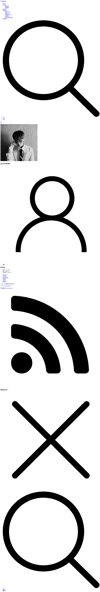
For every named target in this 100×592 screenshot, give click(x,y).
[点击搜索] (51, 116)
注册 (4, 119)
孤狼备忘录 (8, 283)
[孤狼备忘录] (3, 1)
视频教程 (7, 7)
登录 (4, 117)
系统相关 (4, 10)
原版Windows (7, 11)
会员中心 (4, 276)
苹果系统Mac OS (8, 14)
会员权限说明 (5, 277)
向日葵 (4, 279)
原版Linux (7, 13)
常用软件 (7, 16)
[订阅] (50, 387)
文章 (5, 590)
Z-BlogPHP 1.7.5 (8, 285)
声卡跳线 (4, 4)
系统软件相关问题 (8, 17)
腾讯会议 (4, 281)
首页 (4, 3)
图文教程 (7, 6)
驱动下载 (4, 9)
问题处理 (4, 18)
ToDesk (4, 280)
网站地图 (4, 274)
